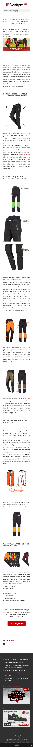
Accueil (5, 19)
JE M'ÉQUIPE (16, 623)
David (12, 640)
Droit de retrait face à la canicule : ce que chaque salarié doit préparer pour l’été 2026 (17, 672)
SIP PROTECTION (24, 398)
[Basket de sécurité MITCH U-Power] (16, 726)
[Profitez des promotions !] (16, 704)
